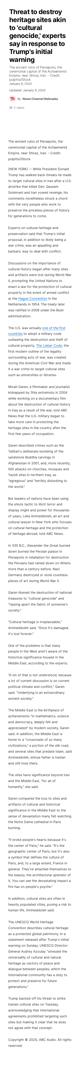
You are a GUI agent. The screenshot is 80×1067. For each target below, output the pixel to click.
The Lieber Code (49, 345)
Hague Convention (32, 298)
